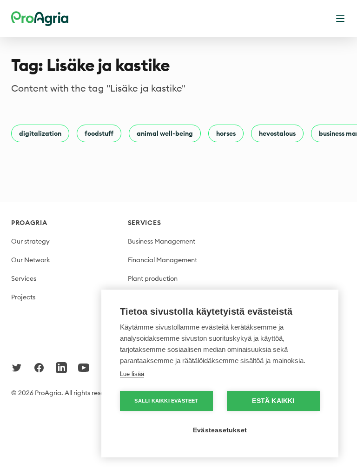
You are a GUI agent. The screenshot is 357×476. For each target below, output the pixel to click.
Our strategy (30, 241)
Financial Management (162, 260)
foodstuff (99, 133)
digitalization (40, 133)
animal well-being (165, 133)
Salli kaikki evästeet (166, 400)
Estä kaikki (273, 400)
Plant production (153, 278)
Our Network (30, 260)
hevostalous (277, 133)
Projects (23, 297)
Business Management (161, 241)
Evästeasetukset (220, 430)
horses (226, 133)
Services (23, 278)
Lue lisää (132, 373)
